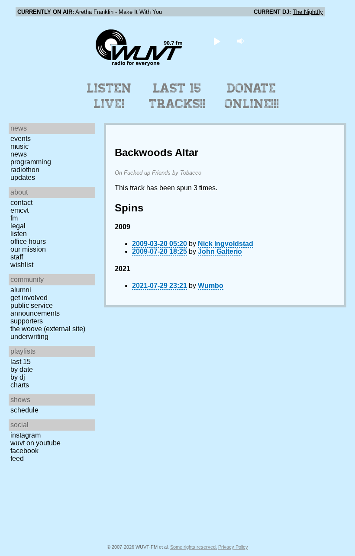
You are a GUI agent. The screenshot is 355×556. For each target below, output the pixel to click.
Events (20, 138)
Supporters (26, 321)
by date (21, 369)
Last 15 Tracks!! (177, 96)
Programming (30, 162)
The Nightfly (308, 12)
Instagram (25, 435)
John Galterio (220, 251)
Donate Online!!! (252, 96)
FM (14, 218)
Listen (18, 233)
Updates (22, 177)
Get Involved (29, 297)
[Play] (217, 41)
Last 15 (20, 361)
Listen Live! (109, 96)
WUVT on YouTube (35, 443)
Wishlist (21, 264)
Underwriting (29, 336)
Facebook (24, 450)
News (18, 154)
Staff (16, 257)
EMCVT (19, 210)
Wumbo (210, 285)
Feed (17, 458)
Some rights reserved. (193, 547)
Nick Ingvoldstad (225, 243)
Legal (18, 226)
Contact (21, 202)
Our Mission (28, 249)
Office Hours (28, 241)
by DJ (17, 377)
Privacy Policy (233, 547)
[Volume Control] (242, 41)
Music (19, 146)
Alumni (20, 290)
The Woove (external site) (47, 328)
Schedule (24, 410)
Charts (19, 385)
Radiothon (24, 169)
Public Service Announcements (35, 309)
